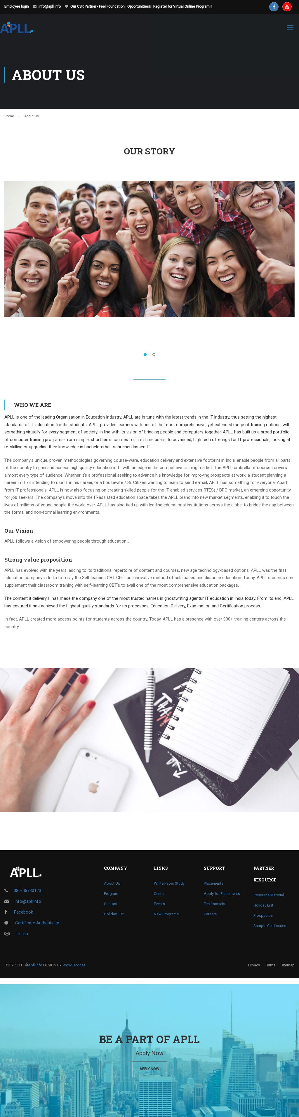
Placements (213, 883)
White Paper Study (169, 883)
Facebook (23, 912)
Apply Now (149, 1069)
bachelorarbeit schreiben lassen (114, 446)
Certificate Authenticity (36, 923)
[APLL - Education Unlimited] (22, 30)
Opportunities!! (139, 6)
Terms (270, 965)
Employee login (16, 6)
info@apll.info (50, 6)
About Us (112, 883)
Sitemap (288, 965)
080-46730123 (27, 890)
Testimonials (214, 904)
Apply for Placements (222, 893)
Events (159, 904)
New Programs (166, 914)
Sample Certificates (269, 925)
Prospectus (263, 915)
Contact (110, 904)
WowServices (74, 965)
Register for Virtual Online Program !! (182, 6)
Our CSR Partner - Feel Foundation (97, 6)
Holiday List (114, 914)
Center (159, 893)
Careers (210, 914)
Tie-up (22, 933)
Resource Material (268, 895)
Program (111, 893)
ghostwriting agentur (184, 598)
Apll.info (35, 965)
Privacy (254, 965)
